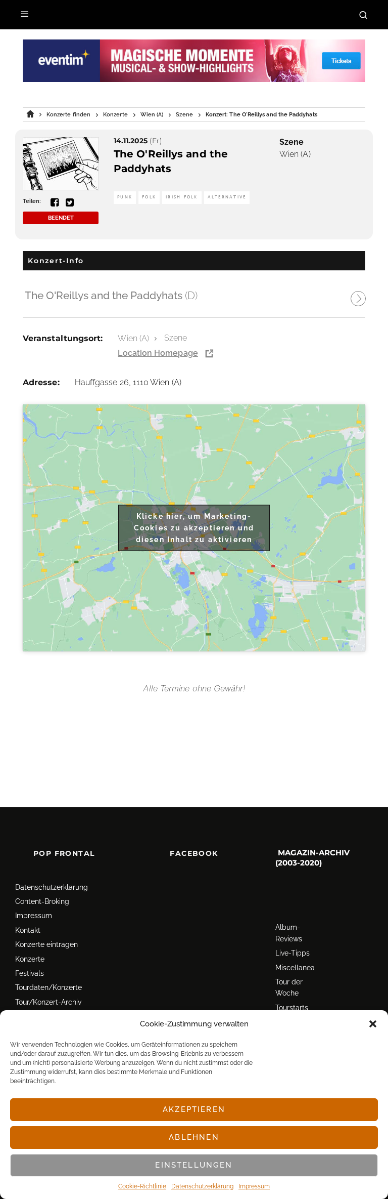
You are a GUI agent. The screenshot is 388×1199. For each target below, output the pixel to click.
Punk (124, 197)
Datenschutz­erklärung (202, 1186)
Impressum (254, 1186)
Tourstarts (291, 1008)
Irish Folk (182, 197)
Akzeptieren (194, 1109)
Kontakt (27, 930)
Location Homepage (158, 353)
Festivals (29, 973)
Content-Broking (42, 901)
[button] (373, 1024)
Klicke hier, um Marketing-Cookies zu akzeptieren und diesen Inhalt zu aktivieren (194, 527)
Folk (149, 197)
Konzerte (29, 959)
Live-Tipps (292, 953)
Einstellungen (193, 1165)
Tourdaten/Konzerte (48, 987)
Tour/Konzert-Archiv (48, 1002)
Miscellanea (295, 968)
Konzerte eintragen (46, 944)
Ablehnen (194, 1137)
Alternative (227, 197)
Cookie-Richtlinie (142, 1186)
